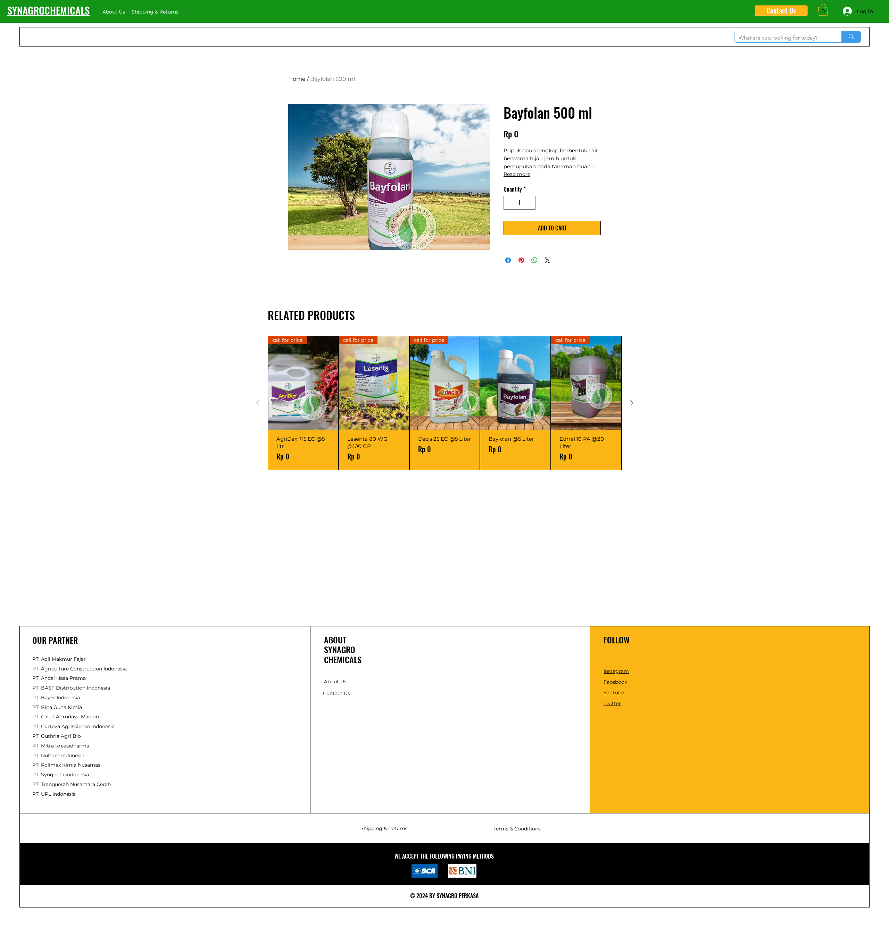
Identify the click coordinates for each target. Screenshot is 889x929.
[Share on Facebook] (508, 260)
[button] (823, 10)
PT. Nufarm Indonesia (58, 755)
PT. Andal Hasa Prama (59, 678)
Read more (517, 174)
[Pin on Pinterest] (521, 260)
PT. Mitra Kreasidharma (60, 746)
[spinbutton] (519, 202)
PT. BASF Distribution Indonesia (71, 688)
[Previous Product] (258, 403)
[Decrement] (509, 202)
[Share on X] (547, 260)
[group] (445, 403)
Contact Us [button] (336, 693)
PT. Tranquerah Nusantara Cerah (71, 784)
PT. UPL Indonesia (54, 794)
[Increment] (529, 202)
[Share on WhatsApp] (534, 260)
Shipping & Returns (383, 828)
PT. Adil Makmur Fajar (59, 659)
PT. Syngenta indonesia (60, 774)
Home (297, 79)
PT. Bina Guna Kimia (57, 707)
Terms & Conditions (517, 829)
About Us (335, 681)
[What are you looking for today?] (851, 36)
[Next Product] (632, 403)
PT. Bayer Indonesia (56, 697)
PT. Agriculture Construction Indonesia (79, 669)
